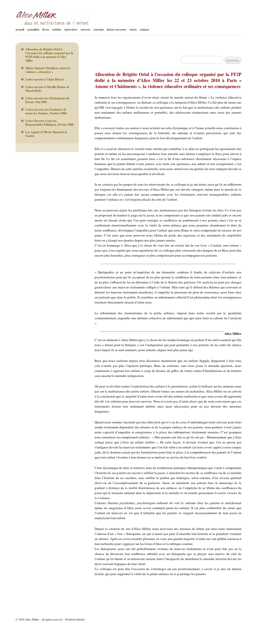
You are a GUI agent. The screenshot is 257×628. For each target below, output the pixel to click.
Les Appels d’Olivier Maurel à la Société (46, 134)
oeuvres (85, 29)
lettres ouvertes (116, 29)
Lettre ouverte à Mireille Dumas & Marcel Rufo (47, 89)
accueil (20, 29)
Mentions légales (75, 619)
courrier (99, 29)
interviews (71, 29)
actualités (33, 29)
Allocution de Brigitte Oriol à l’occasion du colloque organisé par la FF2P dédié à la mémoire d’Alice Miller (49, 55)
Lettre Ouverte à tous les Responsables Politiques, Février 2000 (49, 123)
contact (144, 29)
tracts (133, 29)
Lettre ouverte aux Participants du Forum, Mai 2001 (47, 100)
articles (56, 29)
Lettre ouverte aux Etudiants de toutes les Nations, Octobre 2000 (46, 111)
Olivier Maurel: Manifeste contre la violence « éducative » (47, 70)
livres (45, 29)
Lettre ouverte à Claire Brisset (44, 79)
